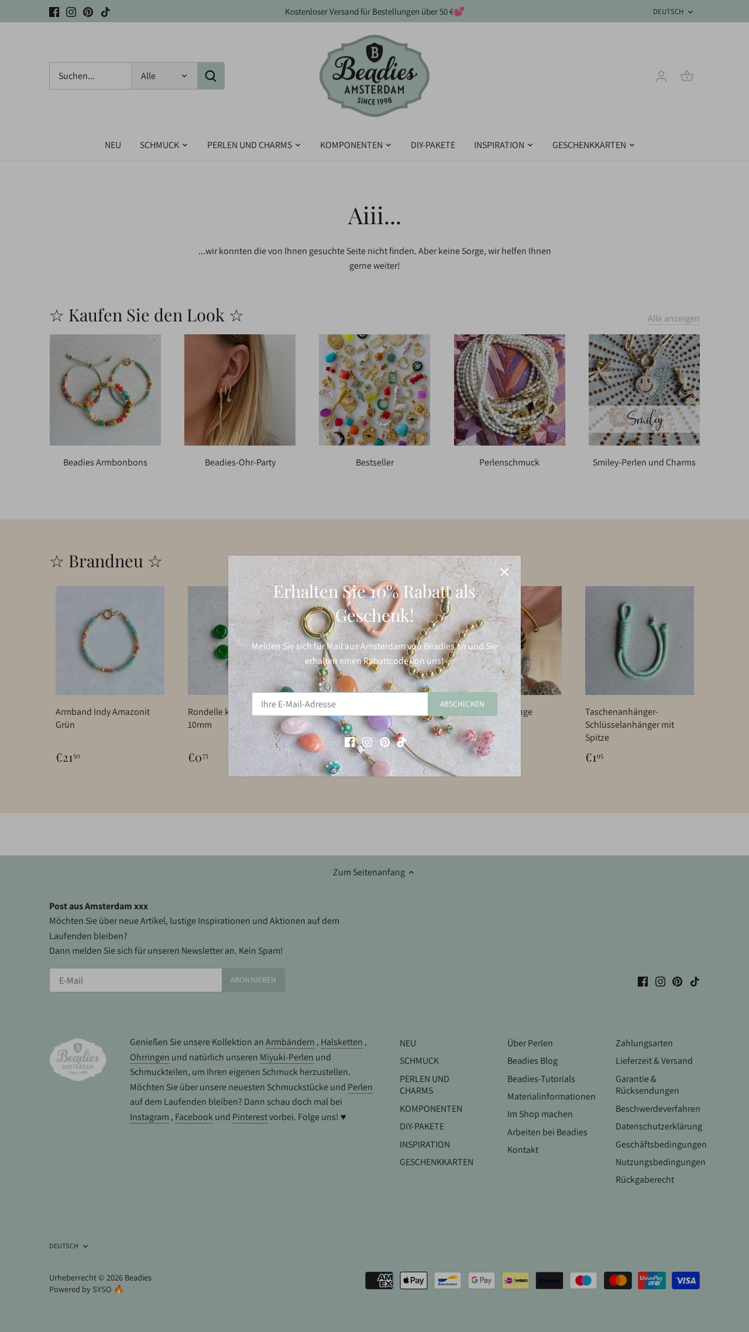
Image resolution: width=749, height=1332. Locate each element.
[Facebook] (350, 741)
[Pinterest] (385, 741)
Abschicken (462, 703)
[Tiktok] (402, 741)
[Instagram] (367, 741)
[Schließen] (504, 572)
